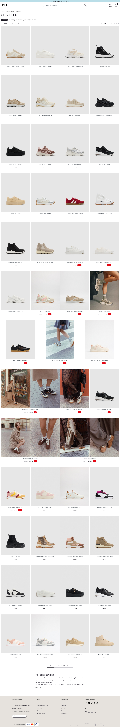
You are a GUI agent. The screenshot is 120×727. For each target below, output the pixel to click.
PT (92, 712)
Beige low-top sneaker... (74, 115)
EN (95, 712)
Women (14, 5)
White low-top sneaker (45, 213)
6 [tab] (36, 27)
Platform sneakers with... (45, 507)
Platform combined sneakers (45, 654)
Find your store (20, 716)
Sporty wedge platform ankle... (45, 262)
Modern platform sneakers (75, 605)
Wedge (33, 20)
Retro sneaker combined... (20, 360)
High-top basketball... (104, 654)
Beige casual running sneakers (75, 311)
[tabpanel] (15, 45)
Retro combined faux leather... (60, 360)
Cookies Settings (82, 724)
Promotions (40, 711)
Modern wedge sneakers (104, 605)
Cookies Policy (75, 724)
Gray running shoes (104, 311)
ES (89, 712)
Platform (19, 20)
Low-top (11, 20)
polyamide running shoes (45, 605)
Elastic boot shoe (15, 556)
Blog (62, 711)
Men (19, 5)
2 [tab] (3, 27)
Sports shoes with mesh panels (99, 360)
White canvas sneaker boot (104, 213)
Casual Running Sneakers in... (75, 654)
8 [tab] (38, 125)
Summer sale (64, 713)
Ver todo (4, 20)
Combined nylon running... (45, 164)
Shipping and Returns (42, 705)
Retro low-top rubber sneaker (15, 66)
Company (63, 705)
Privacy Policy (68, 724)
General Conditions (91, 724)
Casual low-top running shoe (75, 66)
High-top (26, 20)
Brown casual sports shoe (30, 458)
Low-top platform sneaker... (45, 66)
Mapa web (104, 724)
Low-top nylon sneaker (15, 115)
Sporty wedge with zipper (104, 409)
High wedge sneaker (104, 164)
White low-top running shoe (15, 311)
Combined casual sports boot (104, 507)
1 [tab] (2, 27)
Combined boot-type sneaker (75, 556)
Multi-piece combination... (15, 507)
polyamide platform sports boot (45, 556)
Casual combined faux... (15, 654)
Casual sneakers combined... (15, 605)
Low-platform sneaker (15, 213)
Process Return (41, 713)
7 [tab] (7, 27)
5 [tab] (6, 27)
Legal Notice (98, 724)
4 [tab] (5, 27)
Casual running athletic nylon (104, 115)
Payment (39, 708)
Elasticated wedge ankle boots (104, 556)
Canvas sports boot (104, 66)
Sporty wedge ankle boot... (15, 262)
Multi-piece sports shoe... (75, 507)
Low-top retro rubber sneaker (75, 213)
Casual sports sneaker (90, 458)
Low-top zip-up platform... (15, 164)
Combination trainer (45, 311)
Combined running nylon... (75, 164)
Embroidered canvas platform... (75, 262)
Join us (63, 708)
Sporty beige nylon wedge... (45, 115)
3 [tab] (4, 27)
